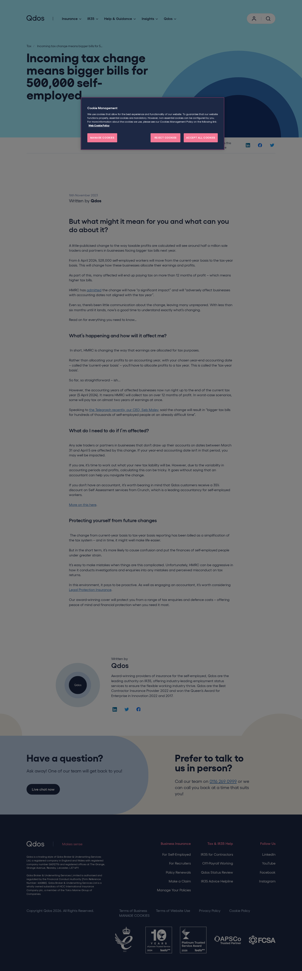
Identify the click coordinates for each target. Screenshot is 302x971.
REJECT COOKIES (166, 137)
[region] (152, 123)
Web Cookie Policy (98, 125)
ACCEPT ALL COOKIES (200, 137)
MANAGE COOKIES (102, 137)
